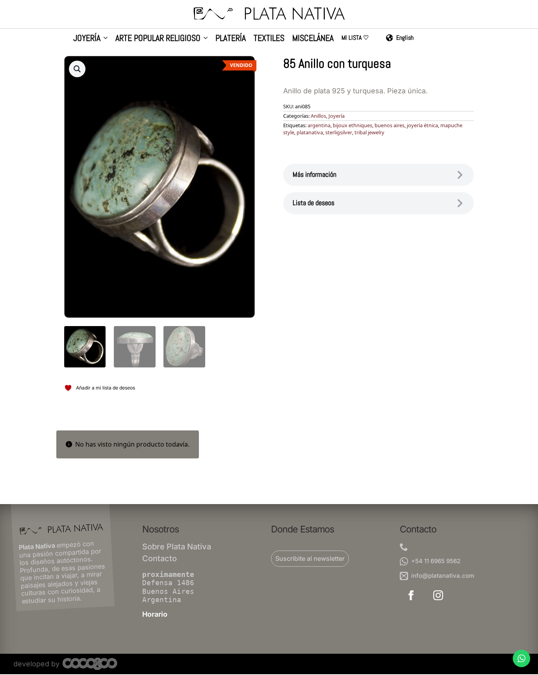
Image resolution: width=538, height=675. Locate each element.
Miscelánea (313, 38)
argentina (319, 125)
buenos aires (389, 125)
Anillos (318, 115)
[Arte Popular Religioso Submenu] (204, 38)
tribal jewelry (369, 132)
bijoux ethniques (352, 125)
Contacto (159, 558)
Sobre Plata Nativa (176, 547)
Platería (230, 38)
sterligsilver (338, 132)
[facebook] (411, 595)
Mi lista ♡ (355, 38)
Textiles (269, 38)
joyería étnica (422, 125)
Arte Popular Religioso (157, 38)
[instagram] (438, 595)
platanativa (310, 132)
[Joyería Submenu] (104, 38)
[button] (77, 69)
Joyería (86, 38)
